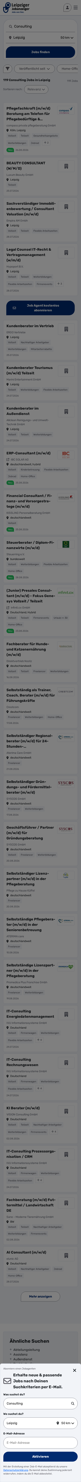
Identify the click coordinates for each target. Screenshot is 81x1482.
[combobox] (39, 1403)
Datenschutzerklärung (15, 1470)
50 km (65, 1423)
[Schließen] (75, 1370)
